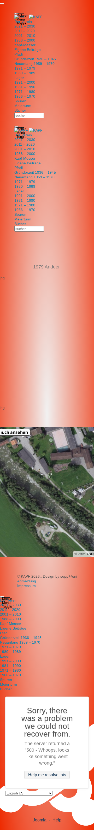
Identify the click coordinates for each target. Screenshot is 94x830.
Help (56, 820)
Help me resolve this (47, 775)
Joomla (39, 820)
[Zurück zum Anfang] (2, 3)
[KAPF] (28, 17)
